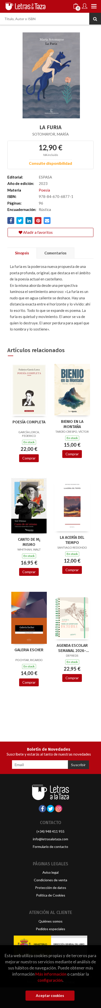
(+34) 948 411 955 (50, 831)
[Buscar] (95, 19)
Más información (50, 974)
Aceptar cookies (50, 995)
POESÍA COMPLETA (29, 422)
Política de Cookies (50, 895)
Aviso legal (50, 872)
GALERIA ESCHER (28, 650)
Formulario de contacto (50, 846)
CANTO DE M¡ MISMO (29, 542)
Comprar (29, 458)
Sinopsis (22, 253)
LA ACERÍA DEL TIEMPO (72, 540)
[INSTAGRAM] (58, 808)
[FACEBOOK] (42, 808)
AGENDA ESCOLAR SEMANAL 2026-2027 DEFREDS (72, 648)
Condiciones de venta (50, 880)
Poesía (44, 190)
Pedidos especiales (50, 929)
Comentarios (55, 253)
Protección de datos (50, 887)
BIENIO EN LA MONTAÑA (72, 424)
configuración (50, 980)
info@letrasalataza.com (50, 839)
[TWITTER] (50, 808)
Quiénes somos (50, 921)
